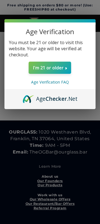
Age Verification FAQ (50, 82)
